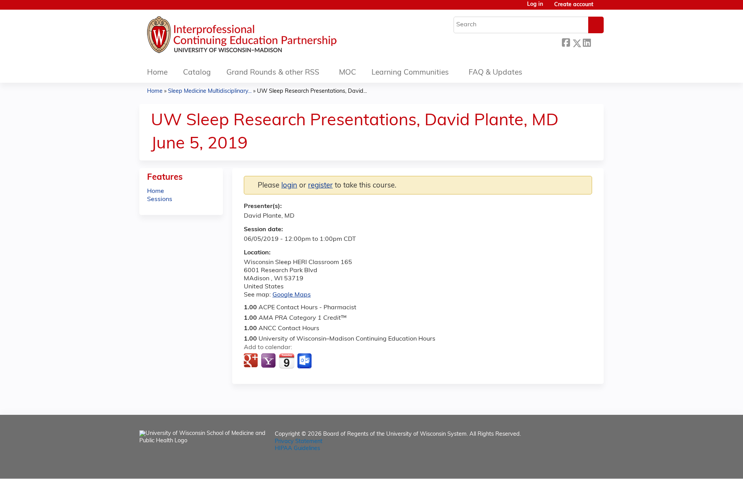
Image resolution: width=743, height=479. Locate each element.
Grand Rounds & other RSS (272, 73)
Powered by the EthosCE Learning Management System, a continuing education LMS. (576, 466)
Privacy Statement (298, 442)
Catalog (197, 73)
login (289, 185)
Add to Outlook (305, 361)
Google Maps (291, 295)
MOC (347, 73)
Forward (597, 41)
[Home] (265, 37)
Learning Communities (410, 73)
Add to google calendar (252, 361)
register (320, 185)
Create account (573, 5)
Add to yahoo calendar (269, 361)
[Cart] (601, 8)
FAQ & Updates (495, 73)
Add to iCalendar (286, 360)
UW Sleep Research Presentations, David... (312, 91)
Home (157, 73)
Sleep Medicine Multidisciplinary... (210, 91)
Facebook (566, 42)
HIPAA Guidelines (297, 449)
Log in (535, 4)
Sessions (159, 199)
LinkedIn (587, 41)
